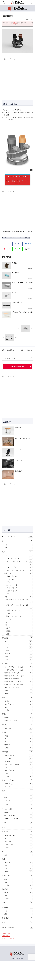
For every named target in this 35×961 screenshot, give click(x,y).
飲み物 (17, 717)
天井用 (18, 628)
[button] (28, 249)
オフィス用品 (17, 875)
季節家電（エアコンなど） (17, 687)
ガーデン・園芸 (17, 809)
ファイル (17, 742)
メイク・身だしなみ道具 (17, 764)
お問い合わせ (6, 936)
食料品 (17, 714)
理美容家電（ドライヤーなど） (17, 684)
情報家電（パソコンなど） (17, 673)
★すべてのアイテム (9, 238)
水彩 (17, 865)
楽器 (17, 855)
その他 (18, 619)
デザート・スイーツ (17, 720)
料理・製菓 (17, 728)
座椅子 (18, 594)
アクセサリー (17, 800)
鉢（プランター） (17, 815)
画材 (17, 859)
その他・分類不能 (17, 927)
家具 (17, 552)
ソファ (18, 582)
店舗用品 (17, 907)
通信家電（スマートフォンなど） (17, 676)
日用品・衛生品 (17, 755)
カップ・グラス (17, 704)
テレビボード (18, 613)
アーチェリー (17, 844)
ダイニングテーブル (18, 558)
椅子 (17, 879)
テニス (17, 838)
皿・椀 (17, 701)
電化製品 (17, 663)
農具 (17, 922)
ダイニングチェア (18, 576)
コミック (17, 862)
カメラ (17, 690)
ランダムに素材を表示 (17, 366)
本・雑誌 (17, 761)
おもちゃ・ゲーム (17, 780)
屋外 (17, 827)
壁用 (18, 634)
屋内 (17, 547)
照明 (17, 625)
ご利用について (6, 933)
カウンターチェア (18, 591)
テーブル (17, 555)
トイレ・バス (17, 656)
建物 (17, 541)
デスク (18, 564)
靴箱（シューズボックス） (18, 616)
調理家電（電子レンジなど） (17, 681)
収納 (17, 597)
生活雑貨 (17, 752)
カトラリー (17, 707)
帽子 (17, 797)
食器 (17, 697)
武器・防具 (17, 918)
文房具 (17, 732)
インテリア (17, 758)
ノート (17, 739)
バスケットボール (17, 835)
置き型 (18, 631)
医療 (17, 902)
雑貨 (17, 914)
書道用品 (17, 745)
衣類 (17, 791)
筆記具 (17, 736)
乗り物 (17, 822)
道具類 (17, 812)
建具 (17, 641)
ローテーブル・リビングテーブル (18, 561)
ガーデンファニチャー (17, 818)
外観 (17, 545)
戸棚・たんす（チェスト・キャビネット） (19, 606)
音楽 (17, 851)
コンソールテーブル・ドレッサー (18, 570)
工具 (17, 767)
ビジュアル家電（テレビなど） (17, 667)
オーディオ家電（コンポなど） (17, 670)
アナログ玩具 (17, 784)
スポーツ (17, 832)
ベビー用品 (17, 804)
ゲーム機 (17, 786)
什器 (17, 911)
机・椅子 (17, 893)
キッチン (19, 238)
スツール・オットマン (18, 585)
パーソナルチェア (18, 588)
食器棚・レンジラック (18, 610)
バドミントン (17, 841)
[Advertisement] (17, 78)
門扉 (18, 650)
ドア (18, 644)
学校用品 (17, 889)
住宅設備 (27, 238)
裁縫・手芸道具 (17, 770)
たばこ (17, 773)
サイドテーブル (18, 567)
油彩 (17, 868)
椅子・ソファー (17, 573)
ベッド (17, 622)
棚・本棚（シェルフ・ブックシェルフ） (18, 601)
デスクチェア (18, 579)
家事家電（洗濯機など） (17, 678)
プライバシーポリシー (8, 938)
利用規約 (15, 22)
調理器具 (17, 724)
